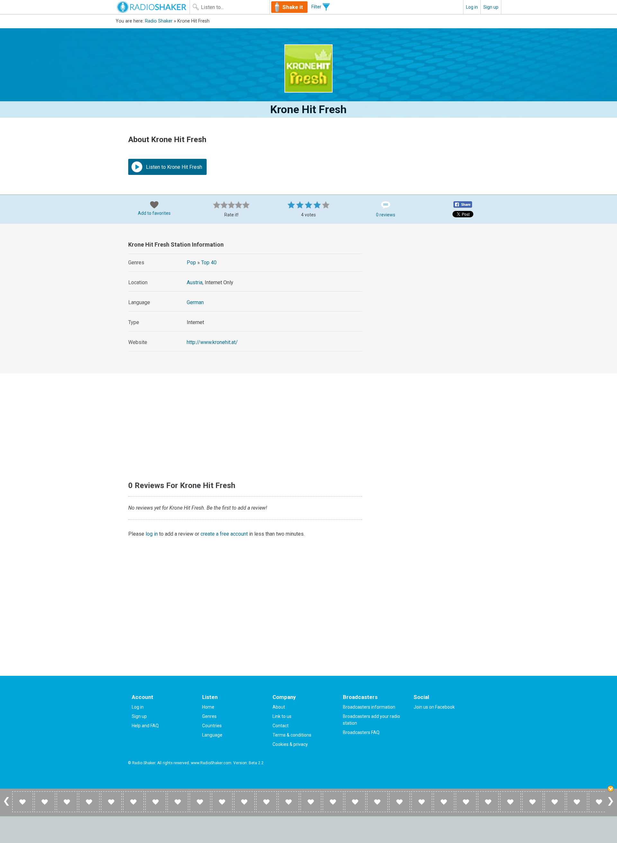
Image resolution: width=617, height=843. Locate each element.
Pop (191, 262)
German (195, 302)
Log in (472, 7)
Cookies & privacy (290, 744)
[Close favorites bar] (610, 788)
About (279, 707)
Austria (194, 282)
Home (208, 707)
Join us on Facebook (434, 707)
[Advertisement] (435, 279)
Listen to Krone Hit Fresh (173, 167)
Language (212, 735)
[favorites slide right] (610, 805)
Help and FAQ (145, 725)
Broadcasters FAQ (361, 732)
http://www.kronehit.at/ (212, 342)
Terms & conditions (292, 735)
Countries (212, 725)
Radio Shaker (159, 21)
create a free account (224, 534)
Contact (281, 725)
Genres (209, 716)
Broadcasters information (369, 707)
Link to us (282, 716)
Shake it (292, 7)
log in (152, 534)
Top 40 (209, 262)
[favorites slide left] (6, 805)
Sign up (490, 7)
